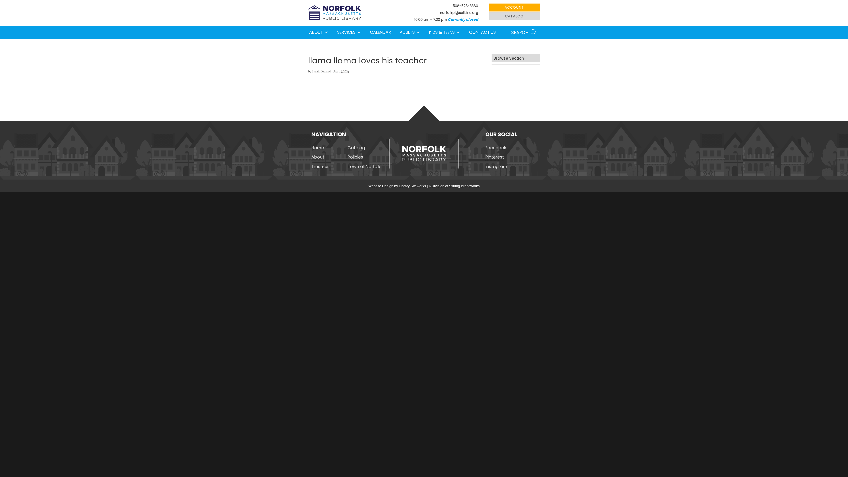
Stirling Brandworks (464, 186)
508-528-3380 (465, 5)
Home (317, 148)
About (316, 32)
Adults (407, 32)
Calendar (380, 32)
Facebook (495, 148)
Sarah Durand (321, 71)
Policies (355, 157)
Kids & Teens (442, 32)
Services (346, 32)
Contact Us (482, 32)
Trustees (320, 167)
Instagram (496, 167)
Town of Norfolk (364, 167)
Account (514, 7)
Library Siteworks (412, 186)
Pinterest (494, 157)
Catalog (514, 16)
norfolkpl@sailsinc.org (459, 12)
